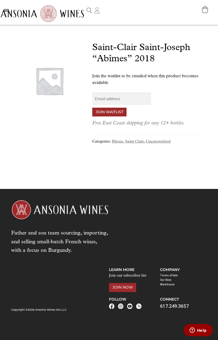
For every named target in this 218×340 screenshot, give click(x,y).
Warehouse (167, 284)
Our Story (165, 279)
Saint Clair (134, 142)
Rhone (117, 142)
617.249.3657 (174, 306)
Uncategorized (158, 142)
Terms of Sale (169, 275)
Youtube (129, 306)
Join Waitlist (109, 112)
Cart (205, 9)
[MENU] (6, 10)
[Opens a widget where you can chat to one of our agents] (198, 330)
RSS (138, 306)
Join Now (122, 287)
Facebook (111, 306)
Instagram (120, 306)
